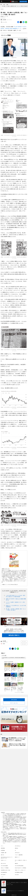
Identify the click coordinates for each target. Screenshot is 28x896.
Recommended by (18, 692)
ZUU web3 (17, 874)
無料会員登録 (14, 699)
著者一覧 (2, 854)
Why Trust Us (3, 863)
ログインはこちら (14, 702)
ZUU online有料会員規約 (19, 865)
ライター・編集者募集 (18, 854)
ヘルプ (2, 876)
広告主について (3, 860)
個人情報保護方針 (4, 872)
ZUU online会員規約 (4, 865)
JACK (4, 643)
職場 (2, 9)
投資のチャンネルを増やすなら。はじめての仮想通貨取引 (16, 606)
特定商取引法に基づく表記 (5, 870)
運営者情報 (3, 848)
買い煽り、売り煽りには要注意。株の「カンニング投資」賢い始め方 (16, 609)
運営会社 (16, 848)
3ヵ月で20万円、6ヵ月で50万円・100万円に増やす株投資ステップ (13, 658)
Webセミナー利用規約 (5, 867)
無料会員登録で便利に (23, 1)
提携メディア (17, 857)
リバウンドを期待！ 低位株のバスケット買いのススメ (15, 603)
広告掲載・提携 (3, 852)
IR (15, 850)
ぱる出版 (4, 19)
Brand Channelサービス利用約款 (20, 867)
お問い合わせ (17, 852)
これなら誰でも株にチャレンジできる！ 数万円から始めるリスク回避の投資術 (15, 596)
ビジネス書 (4, 655)
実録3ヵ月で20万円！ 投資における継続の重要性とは (16, 599)
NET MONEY (3, 874)
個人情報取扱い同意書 (18, 872)
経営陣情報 (3, 850)
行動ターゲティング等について (20, 870)
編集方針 (16, 863)
